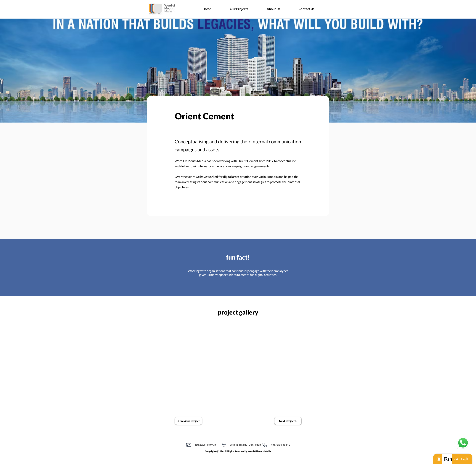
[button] (245, 445)
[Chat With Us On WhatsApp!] (463, 443)
